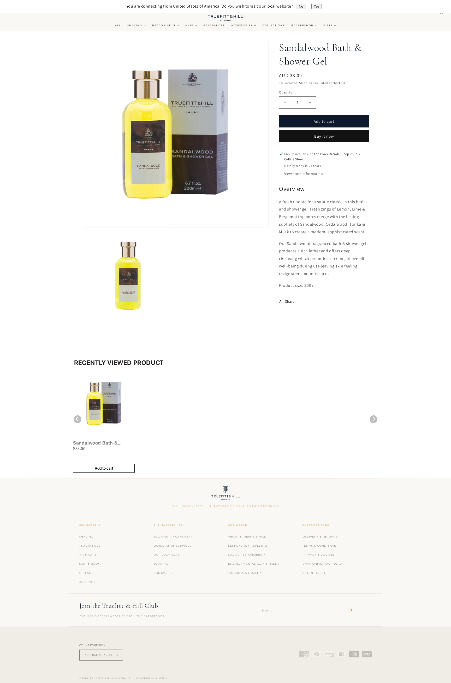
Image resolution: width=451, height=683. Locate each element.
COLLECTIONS (274, 25)
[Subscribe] (350, 610)
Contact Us (163, 573)
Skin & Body (89, 563)
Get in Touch (313, 573)
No (301, 6)
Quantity (285, 92)
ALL (118, 25)
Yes (316, 6)
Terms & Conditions (319, 545)
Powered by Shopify (152, 678)
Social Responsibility (247, 554)
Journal (161, 563)
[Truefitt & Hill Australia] (225, 494)
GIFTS (328, 25)
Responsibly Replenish (248, 545)
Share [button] (290, 301)
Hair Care (88, 554)
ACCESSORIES (242, 25)
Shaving (86, 536)
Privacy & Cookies (318, 554)
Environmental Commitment (253, 563)
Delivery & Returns (319, 536)
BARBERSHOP (302, 25)
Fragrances (89, 545)
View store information (303, 173)
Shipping (305, 83)
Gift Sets (86, 573)
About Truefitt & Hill (247, 536)
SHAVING (134, 25)
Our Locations (167, 554)
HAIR (189, 25)
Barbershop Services (172, 545)
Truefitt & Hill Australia (110, 678)
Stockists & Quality (245, 573)
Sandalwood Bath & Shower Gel (95, 443)
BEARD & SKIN (163, 25)
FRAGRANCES (214, 25)
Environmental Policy (322, 563)
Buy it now (324, 136)
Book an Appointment (173, 536)
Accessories (89, 582)
